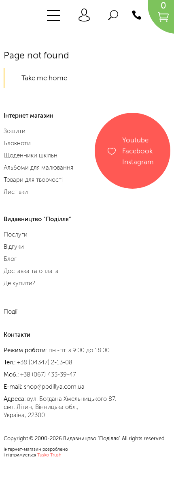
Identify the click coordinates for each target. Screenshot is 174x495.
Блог (10, 259)
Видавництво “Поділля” (37, 219)
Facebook (137, 150)
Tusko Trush (49, 455)
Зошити (14, 131)
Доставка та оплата (31, 271)
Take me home (44, 78)
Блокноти (17, 143)
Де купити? (19, 283)
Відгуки (14, 246)
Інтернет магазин (28, 116)
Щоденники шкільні (31, 155)
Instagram (138, 161)
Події (10, 311)
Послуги (16, 234)
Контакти (17, 334)
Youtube (135, 139)
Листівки (16, 192)
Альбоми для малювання (38, 167)
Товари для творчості (33, 179)
